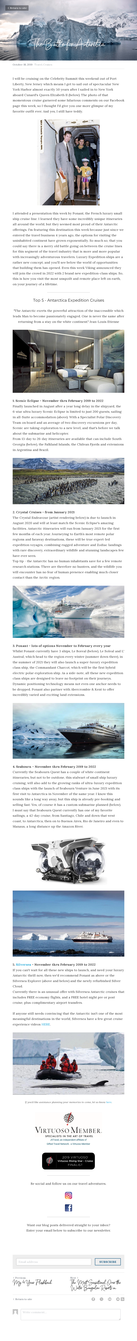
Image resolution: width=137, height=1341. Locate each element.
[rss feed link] (122, 1299)
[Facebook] (93, 1299)
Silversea (23, 964)
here (108, 1102)
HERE (46, 1024)
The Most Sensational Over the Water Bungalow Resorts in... (95, 1285)
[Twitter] (101, 1299)
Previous (20, 1277)
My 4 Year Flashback (32, 1282)
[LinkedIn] (109, 1299)
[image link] (68, 1195)
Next (73, 1277)
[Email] (118, 1299)
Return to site (18, 8)
